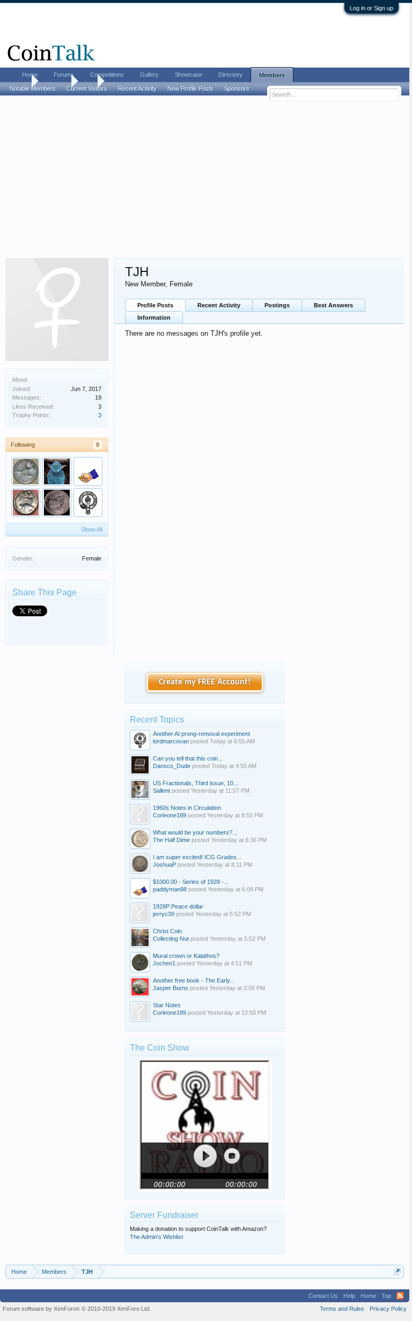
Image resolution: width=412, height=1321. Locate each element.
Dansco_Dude (171, 766)
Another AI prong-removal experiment (201, 733)
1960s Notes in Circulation (187, 808)
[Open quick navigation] (397, 1271)
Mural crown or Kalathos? (186, 956)
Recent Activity (218, 305)
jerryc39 (163, 914)
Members (272, 75)
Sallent (161, 790)
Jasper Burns (170, 988)
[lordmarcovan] (87, 502)
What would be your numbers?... (195, 832)
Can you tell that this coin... (188, 758)
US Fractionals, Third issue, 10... (195, 783)
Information (154, 317)
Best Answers (333, 305)
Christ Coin (167, 931)
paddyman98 (170, 889)
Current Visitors (87, 88)
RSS (400, 1296)
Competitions (107, 74)
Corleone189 (169, 815)
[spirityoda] (56, 471)
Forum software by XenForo (77, 1308)
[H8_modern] (25, 502)
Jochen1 (164, 963)
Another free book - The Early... (193, 980)
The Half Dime (171, 840)
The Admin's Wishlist (156, 1237)
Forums (64, 74)
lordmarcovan (171, 741)
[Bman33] (56, 502)
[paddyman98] (87, 471)
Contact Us (323, 1296)
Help (349, 1296)
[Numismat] (25, 471)
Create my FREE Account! (205, 682)
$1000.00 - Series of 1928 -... (191, 882)
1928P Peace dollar (178, 906)
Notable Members (33, 88)
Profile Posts (155, 305)
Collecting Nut (171, 938)
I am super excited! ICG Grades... (197, 857)
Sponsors (236, 88)
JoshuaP (164, 864)
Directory (230, 74)
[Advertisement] (204, 177)
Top (386, 1296)
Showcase (188, 74)
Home (30, 74)
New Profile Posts (190, 88)
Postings (277, 305)
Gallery (149, 74)
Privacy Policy (388, 1308)
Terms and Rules (342, 1308)
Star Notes (167, 1005)
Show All (91, 529)
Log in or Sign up (371, 8)
